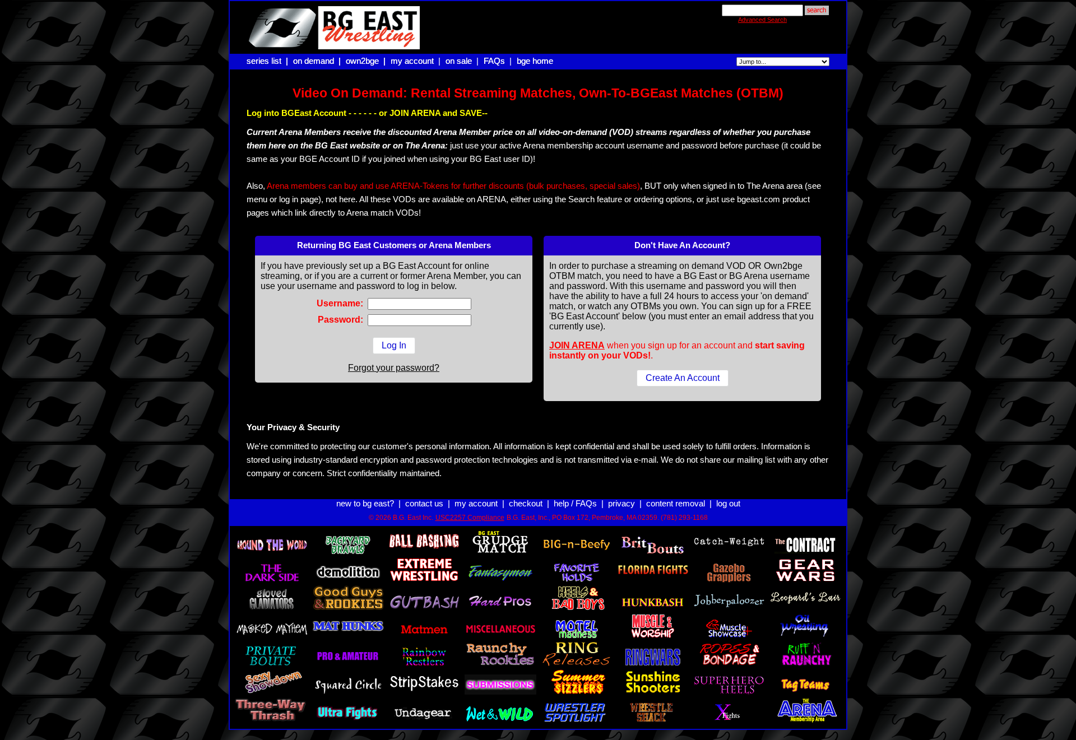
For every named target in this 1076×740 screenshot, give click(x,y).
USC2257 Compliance (469, 518)
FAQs (494, 61)
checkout (525, 503)
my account (412, 61)
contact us (424, 503)
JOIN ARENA (577, 345)
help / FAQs (575, 503)
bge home (535, 61)
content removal (675, 503)
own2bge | (367, 61)
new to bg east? (365, 503)
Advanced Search (762, 19)
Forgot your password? (393, 368)
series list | (268, 61)
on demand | (318, 61)
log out (728, 503)
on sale (459, 61)
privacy (621, 503)
